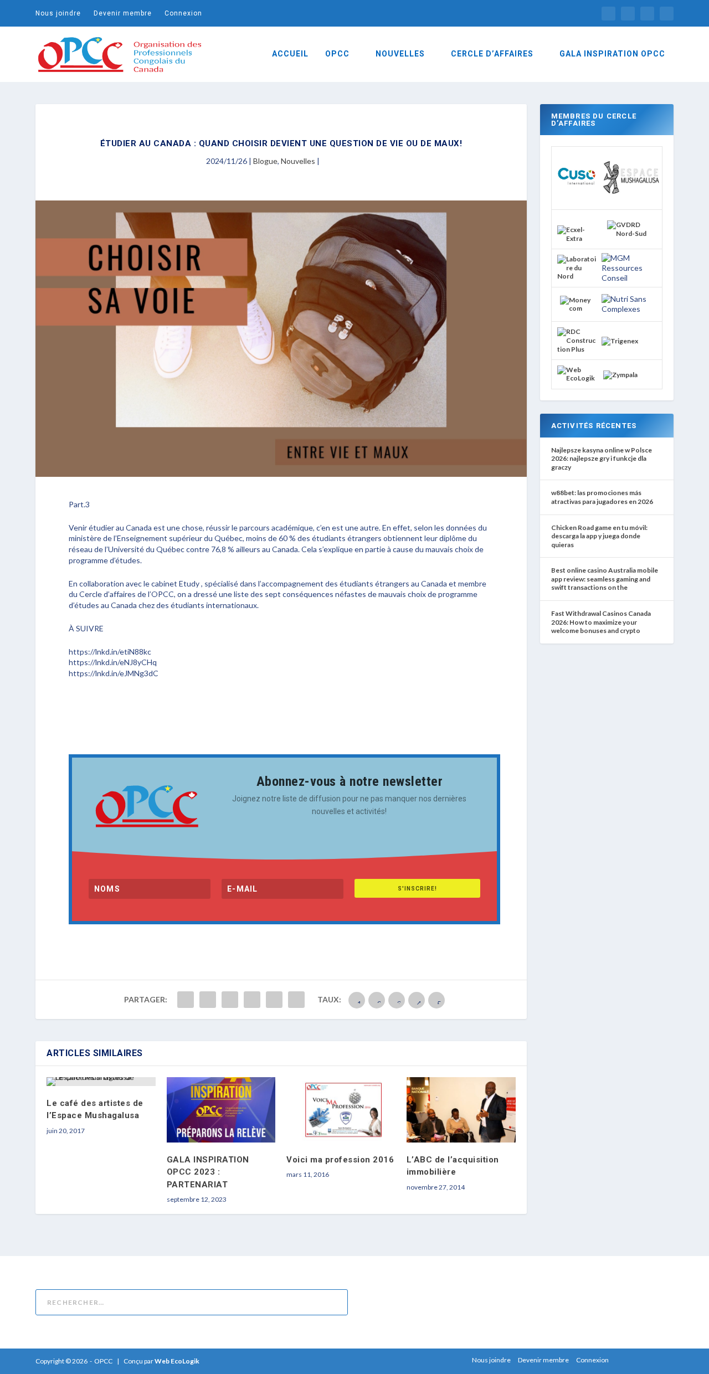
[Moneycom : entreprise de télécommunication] (576, 308)
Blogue (265, 161)
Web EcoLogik (177, 1361)
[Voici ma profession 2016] (340, 1110)
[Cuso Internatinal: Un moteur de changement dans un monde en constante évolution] (576, 194)
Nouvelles (298, 161)
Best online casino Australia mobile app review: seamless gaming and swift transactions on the (604, 578)
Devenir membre (123, 13)
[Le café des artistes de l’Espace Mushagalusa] (101, 1081)
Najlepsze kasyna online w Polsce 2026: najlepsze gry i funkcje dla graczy (601, 458)
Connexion (183, 13)
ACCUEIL (290, 53)
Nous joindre (58, 13)
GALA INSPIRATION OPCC (612, 53)
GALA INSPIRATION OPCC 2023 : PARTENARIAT (208, 1172)
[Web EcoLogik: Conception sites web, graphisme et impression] (576, 378)
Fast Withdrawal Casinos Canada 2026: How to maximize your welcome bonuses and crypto (601, 622)
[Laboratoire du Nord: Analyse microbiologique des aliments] (576, 276)
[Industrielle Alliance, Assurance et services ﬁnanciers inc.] (576, 238)
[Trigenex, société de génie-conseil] (620, 341)
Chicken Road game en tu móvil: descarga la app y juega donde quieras (599, 536)
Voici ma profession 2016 (340, 1160)
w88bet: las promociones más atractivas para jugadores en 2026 (602, 497)
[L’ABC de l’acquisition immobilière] (461, 1110)
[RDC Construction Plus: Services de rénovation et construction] (576, 349)
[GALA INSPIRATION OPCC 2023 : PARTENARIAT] (221, 1110)
